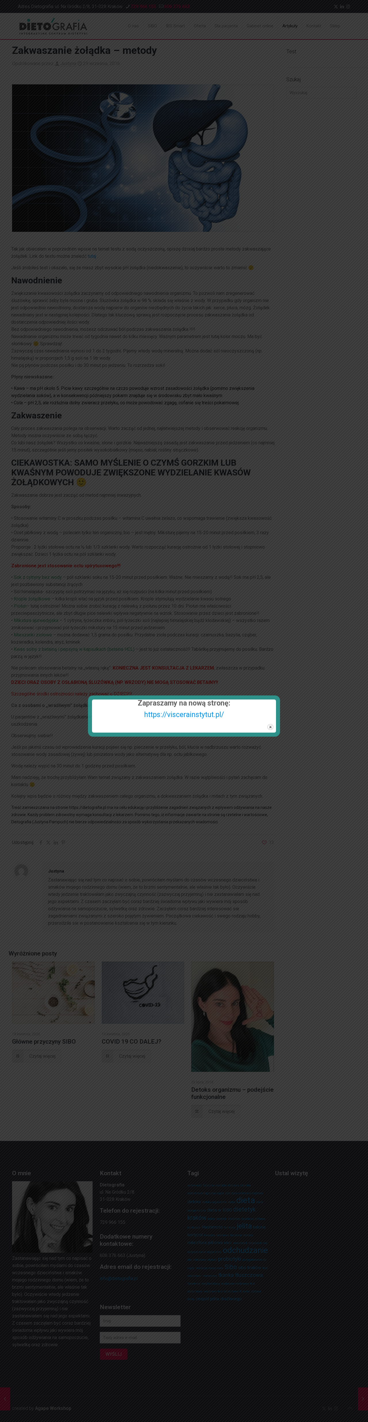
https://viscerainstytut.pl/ (184, 714)
